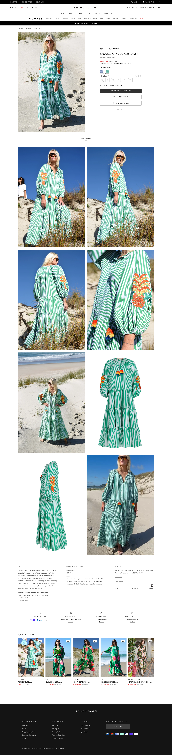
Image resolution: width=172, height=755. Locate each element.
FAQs (24, 729)
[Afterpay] (47, 620)
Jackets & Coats (76, 18)
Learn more (127, 63)
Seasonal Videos (147, 7)
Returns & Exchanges (29, 735)
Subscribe (118, 726)
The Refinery (61, 748)
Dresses (65, 18)
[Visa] (107, 734)
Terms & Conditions (58, 735)
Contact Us (26, 725)
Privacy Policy (56, 732)
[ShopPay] (32, 620)
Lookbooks (132, 7)
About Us (55, 725)
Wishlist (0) (150, 2)
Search (15, 2)
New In (57, 18)
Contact (28, 2)
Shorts (124, 18)
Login (136, 2)
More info (70, 622)
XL (124, 80)
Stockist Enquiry (57, 738)
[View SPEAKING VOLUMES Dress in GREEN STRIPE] (107, 72)
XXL (130, 80)
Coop (88, 13)
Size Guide (138, 76)
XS (102, 80)
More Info (101, 23)
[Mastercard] (112, 734)
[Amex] (117, 734)
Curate (97, 13)
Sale (21, 7)
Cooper (79, 13)
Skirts (108, 18)
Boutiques (40, 2)
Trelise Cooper (66, 13)
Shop (12, 7)
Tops (101, 18)
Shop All (49, 18)
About (159, 7)
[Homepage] (86, 711)
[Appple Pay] (136, 734)
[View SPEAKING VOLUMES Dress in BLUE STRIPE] (102, 72)
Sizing (24, 738)
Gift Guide (108, 13)
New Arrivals (32, 7)
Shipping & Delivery (28, 732)
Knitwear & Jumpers (90, 18)
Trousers (115, 18)
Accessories (133, 18)
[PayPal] (40, 620)
